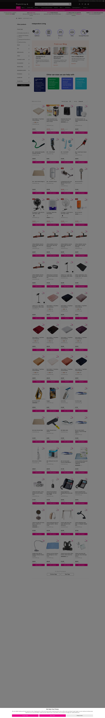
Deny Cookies (52, 715)
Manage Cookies (80, 715)
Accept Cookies (25, 715)
